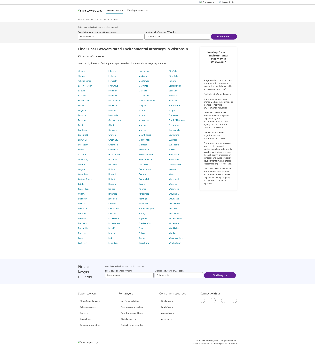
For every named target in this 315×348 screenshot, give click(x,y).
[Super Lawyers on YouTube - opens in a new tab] (223, 300)
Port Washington (147, 208)
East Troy (82, 243)
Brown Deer (83, 140)
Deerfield (82, 208)
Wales (171, 174)
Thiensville (174, 154)
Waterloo (173, 184)
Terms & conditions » (202, 343)
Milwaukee (144, 120)
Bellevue (82, 120)
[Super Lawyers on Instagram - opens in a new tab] (213, 300)
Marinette (143, 86)
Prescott (143, 228)
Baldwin (82, 90)
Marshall (143, 90)
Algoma (81, 71)
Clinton (81, 164)
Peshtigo (143, 199)
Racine (142, 238)
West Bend (174, 213)
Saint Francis (175, 86)
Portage (142, 213)
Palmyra (142, 189)
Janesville (112, 194)
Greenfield (113, 149)
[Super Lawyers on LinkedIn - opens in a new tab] (234, 300)
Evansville (112, 90)
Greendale (113, 144)
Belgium (82, 110)
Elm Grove (113, 86)
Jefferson (112, 199)
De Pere (82, 203)
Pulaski (142, 233)
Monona (143, 125)
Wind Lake (174, 228)
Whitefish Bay (175, 218)
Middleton (143, 110)
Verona (172, 169)
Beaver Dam (83, 100)
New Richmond (146, 154)
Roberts (172, 81)
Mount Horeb (145, 135)
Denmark (82, 223)
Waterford (174, 179)
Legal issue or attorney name (118, 270)
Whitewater (174, 223)
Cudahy (81, 194)
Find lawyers (224, 36)
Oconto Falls (144, 179)
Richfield (173, 71)
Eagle (80, 238)
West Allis (173, 208)
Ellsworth (112, 81)
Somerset (173, 115)
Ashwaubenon (85, 81)
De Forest (82, 199)
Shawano (173, 100)
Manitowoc (144, 81)
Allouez (81, 76)
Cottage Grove (85, 179)
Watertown (174, 189)
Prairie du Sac (145, 223)
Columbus (83, 174)
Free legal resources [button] (137, 10)
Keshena (112, 203)
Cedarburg (83, 159)
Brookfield (83, 135)
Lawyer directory (90, 19)
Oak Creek (143, 164)
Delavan (82, 218)
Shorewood (174, 105)
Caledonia (82, 154)
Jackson (112, 189)
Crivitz (81, 184)
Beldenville (83, 105)
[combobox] (111, 37)
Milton (142, 115)
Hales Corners (115, 154)
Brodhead (82, 130)
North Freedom (146, 159)
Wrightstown (175, 243)
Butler (81, 149)
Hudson (112, 184)
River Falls (173, 76)
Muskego (143, 144)
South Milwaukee (177, 120)
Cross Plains (83, 189)
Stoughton (174, 125)
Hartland (112, 164)
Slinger (172, 110)
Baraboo (82, 95)
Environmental (104, 19)
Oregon (142, 184)
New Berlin (144, 149)
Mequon (143, 105)
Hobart (111, 169)
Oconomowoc (145, 169)
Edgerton (112, 71)
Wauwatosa (174, 203)
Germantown (114, 120)
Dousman (82, 233)
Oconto (142, 174)
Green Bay (113, 140)
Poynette (143, 218)
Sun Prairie (174, 144)
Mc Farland (144, 95)
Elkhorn (112, 76)
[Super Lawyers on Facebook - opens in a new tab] (202, 300)
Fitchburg (112, 95)
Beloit (80, 125)
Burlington (83, 144)
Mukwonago (144, 140)
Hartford (112, 159)
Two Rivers (174, 159)
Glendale (112, 130)
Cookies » (232, 343)
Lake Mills (113, 228)
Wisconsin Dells (176, 238)
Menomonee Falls (147, 100)
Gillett (111, 125)
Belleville (82, 115)
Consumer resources (172, 293)
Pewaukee (143, 203)
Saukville (173, 95)
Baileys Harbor (85, 86)
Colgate (81, 169)
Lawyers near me (114, 10)
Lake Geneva (114, 223)
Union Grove (175, 164)
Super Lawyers (87, 293)
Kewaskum (113, 208)
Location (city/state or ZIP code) (159, 32)
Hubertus (112, 179)
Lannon (111, 233)
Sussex (172, 149)
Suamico (173, 140)
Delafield (82, 213)
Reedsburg (144, 243)
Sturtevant (174, 135)
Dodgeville (83, 228)
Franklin (112, 110)
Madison (143, 76)
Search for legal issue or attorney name (97, 32)
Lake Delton (113, 218)
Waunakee (174, 199)
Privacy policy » (220, 343)
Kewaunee (113, 213)
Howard (112, 174)
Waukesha (174, 194)
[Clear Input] (141, 36)
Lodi (110, 238)
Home (80, 19)
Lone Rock (113, 243)
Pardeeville (144, 194)
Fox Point (112, 105)
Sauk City (173, 90)
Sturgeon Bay (175, 130)
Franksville (113, 115)
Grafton (112, 135)
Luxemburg (144, 71)
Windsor (173, 233)
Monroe (142, 130)
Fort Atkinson (114, 100)
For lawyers (126, 293)
